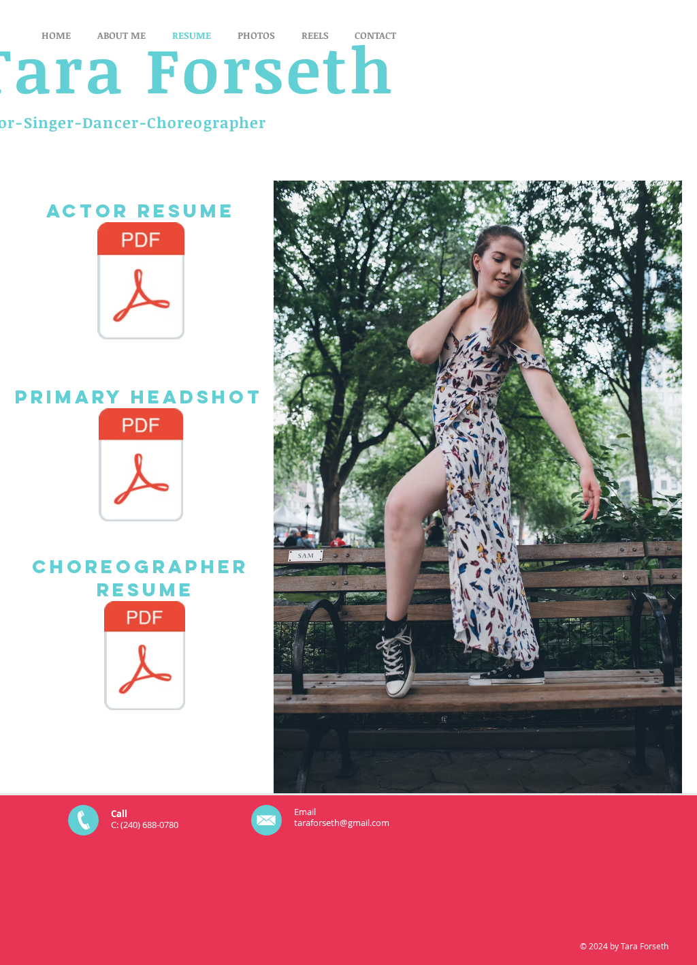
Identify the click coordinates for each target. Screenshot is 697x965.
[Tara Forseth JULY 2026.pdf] (141, 282)
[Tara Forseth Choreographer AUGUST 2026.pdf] (144, 657)
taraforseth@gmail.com (341, 822)
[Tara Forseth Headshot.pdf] (141, 466)
